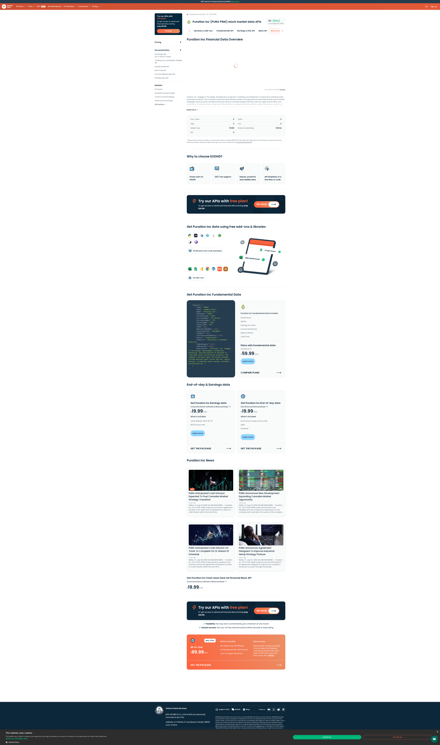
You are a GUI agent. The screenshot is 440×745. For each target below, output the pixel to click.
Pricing (158, 42)
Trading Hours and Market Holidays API (168, 61)
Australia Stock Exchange (165, 93)
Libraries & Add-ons (203, 30)
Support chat (224, 709)
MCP (41, 6)
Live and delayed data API (165, 74)
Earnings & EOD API (246, 30)
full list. (271, 655)
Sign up (434, 6)
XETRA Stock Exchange (164, 100)
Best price (275, 30)
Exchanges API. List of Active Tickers (163, 55)
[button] (56, 739)
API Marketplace (54, 6)
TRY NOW (168, 31)
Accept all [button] (327, 737)
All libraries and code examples (207, 251)
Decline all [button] (397, 737)
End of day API (160, 70)
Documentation (162, 50)
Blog (248, 709)
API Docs (19, 6)
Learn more (235, 2)
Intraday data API (161, 78)
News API (263, 30)
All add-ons (198, 277)
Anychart (282, 89)
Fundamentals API (162, 66)
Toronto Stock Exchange (164, 97)
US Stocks (158, 89)
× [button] (437, 732)
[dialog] (220, 737)
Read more (103, 736)
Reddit (237, 709)
